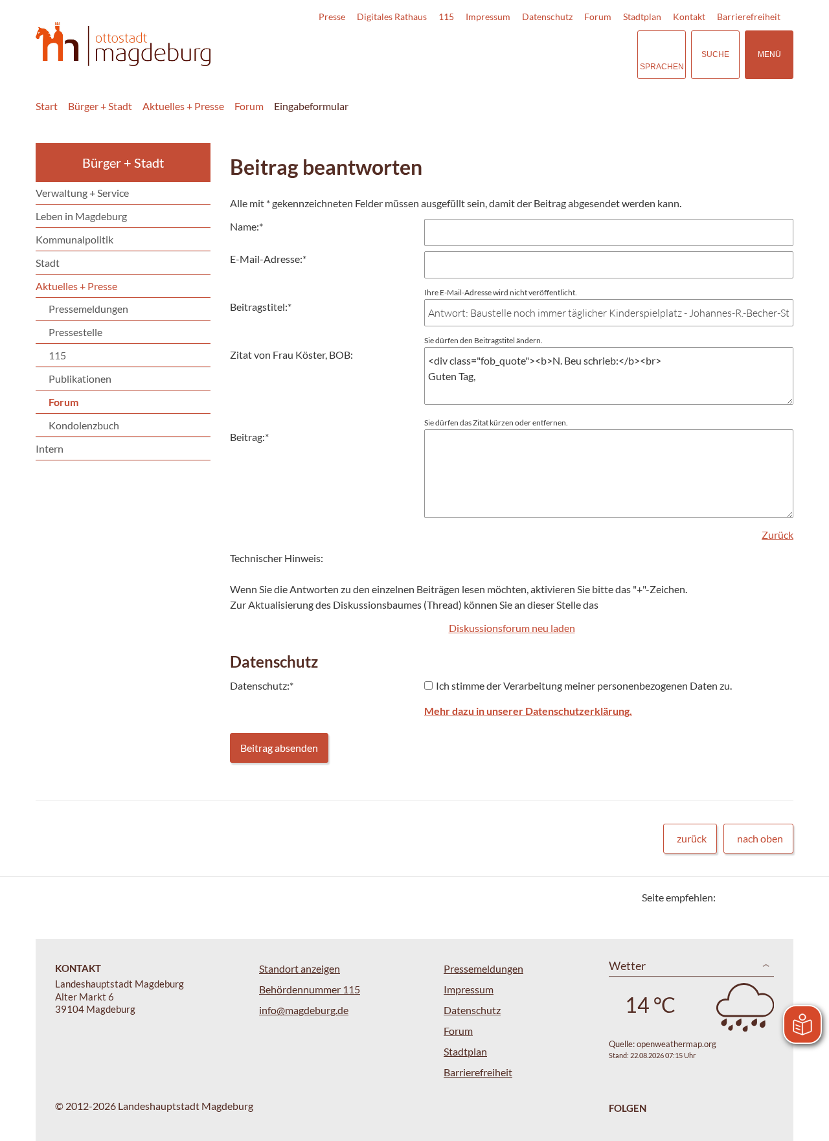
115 (446, 16)
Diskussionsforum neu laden (512, 628)
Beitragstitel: (260, 306)
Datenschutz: (261, 685)
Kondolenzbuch (84, 425)
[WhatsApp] (778, 897)
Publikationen (80, 378)
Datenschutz (547, 16)
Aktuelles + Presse (183, 106)
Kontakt (689, 16)
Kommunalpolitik (74, 239)
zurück (692, 838)
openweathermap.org (676, 1044)
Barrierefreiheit (748, 16)
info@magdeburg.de (303, 1010)
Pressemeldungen (88, 308)
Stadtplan (642, 16)
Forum (597, 16)
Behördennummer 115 (309, 989)
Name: (246, 226)
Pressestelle (75, 332)
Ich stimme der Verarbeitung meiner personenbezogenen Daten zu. (584, 685)
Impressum (488, 16)
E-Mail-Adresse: (268, 259)
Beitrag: (249, 437)
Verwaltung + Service (82, 192)
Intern (49, 448)
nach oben (760, 838)
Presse (332, 16)
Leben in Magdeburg (81, 216)
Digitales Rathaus (392, 16)
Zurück (777, 534)
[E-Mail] (762, 897)
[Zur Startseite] (123, 44)
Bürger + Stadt (100, 106)
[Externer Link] (537, 54)
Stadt (48, 262)
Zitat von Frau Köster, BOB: (291, 354)
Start (47, 106)
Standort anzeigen (299, 968)
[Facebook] (746, 897)
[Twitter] (730, 897)
